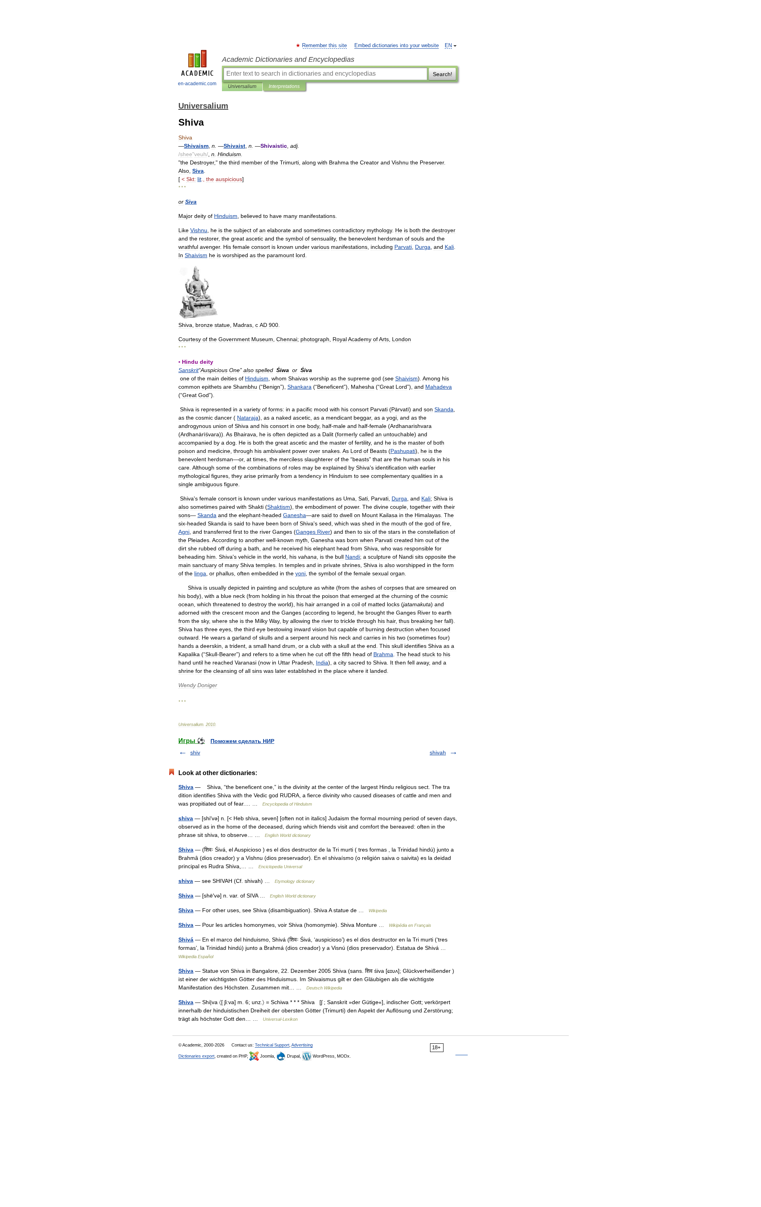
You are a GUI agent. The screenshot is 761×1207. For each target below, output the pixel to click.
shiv (195, 752)
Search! (442, 74)
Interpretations (284, 86)
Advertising (302, 1045)
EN (448, 45)
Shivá (185, 939)
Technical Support (272, 1045)
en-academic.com (197, 83)
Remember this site (325, 45)
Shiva (185, 787)
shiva (185, 818)
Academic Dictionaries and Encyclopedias (288, 59)
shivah (438, 752)
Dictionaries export (196, 1056)
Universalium (242, 86)
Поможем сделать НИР (242, 741)
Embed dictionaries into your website (396, 45)
